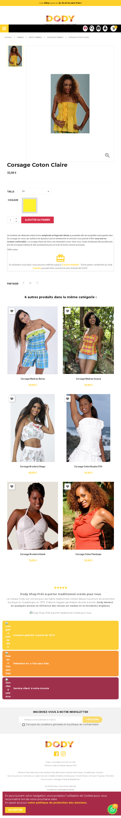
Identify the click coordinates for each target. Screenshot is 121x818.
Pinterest (37, 283)
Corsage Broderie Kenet (32, 554)
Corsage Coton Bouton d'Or (88, 466)
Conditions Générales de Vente (60, 789)
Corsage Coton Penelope (88, 554)
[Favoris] (85, 28)
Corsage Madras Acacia (88, 379)
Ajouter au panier (37, 219)
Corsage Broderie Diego (32, 466)
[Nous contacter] (98, 28)
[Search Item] (91, 28)
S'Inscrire (92, 719)
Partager (23, 283)
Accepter (15, 809)
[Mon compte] (105, 28)
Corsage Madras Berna (33, 379)
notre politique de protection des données (57, 802)
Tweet (30, 283)
